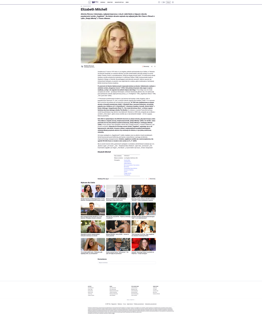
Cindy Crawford (134, 295)
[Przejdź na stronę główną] (89, 3)
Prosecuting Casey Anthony (130, 168)
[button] (163, 2)
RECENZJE (103, 2)
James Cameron (134, 287)
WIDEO (127, 2)
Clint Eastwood (90, 287)
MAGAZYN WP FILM (119, 2)
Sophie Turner (90, 292)
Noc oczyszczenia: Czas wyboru (131, 165)
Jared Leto (155, 287)
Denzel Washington (134, 293)
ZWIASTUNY (110, 2)
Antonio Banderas (134, 290)
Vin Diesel (155, 289)
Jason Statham (112, 295)
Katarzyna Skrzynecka (114, 293)
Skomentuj (146, 66)
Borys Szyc (155, 292)
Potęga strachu (127, 173)
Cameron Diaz (155, 290)
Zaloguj (168, 2)
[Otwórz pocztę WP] (159, 2)
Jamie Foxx (90, 293)
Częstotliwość (127, 161)
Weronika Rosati (134, 292)
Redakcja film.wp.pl (89, 66)
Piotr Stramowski (113, 289)
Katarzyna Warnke (156, 293)
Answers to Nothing (128, 170)
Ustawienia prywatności (151, 304)
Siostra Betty (127, 160)
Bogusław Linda (134, 289)
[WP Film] (96, 2)
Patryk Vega (90, 289)
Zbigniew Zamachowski (114, 290)
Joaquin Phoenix (91, 295)
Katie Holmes (90, 290)
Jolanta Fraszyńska (113, 292)
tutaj (113, 313)
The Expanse (127, 175)
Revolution (126, 166)
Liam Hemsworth (113, 287)
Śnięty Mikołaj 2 (128, 163)
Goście (125, 171)
